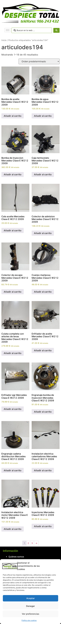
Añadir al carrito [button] (12, 115)
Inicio (4, 40)
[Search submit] (56, 30)
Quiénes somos (16, 556)
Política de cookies (29, 620)
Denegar (30, 606)
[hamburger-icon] (7, 30)
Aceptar (30, 598)
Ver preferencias (30, 614)
